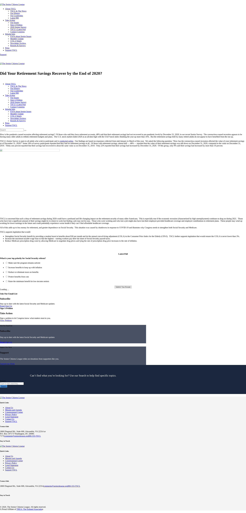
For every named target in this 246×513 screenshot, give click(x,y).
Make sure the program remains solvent (24, 263)
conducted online (66, 141)
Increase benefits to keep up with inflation (25, 267)
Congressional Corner (14, 412)
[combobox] (12, 383)
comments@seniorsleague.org (16, 436)
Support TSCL (11, 421)
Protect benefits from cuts (18, 277)
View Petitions (6, 320)
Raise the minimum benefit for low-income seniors (28, 281)
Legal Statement (11, 417)
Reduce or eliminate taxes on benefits (23, 272)
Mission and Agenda (13, 410)
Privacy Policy (11, 414)
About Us (9, 408)
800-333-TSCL (34, 436)
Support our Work (7, 364)
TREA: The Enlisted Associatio (29, 509)
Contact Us (9, 419)
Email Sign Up (6, 306)
